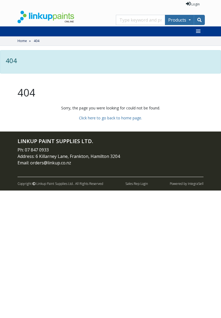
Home (22, 41)
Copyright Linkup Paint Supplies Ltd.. (46, 183)
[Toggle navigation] (198, 31)
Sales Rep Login (136, 183)
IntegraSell (195, 183)
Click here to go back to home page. (110, 117)
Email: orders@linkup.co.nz (44, 163)
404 (36, 41)
